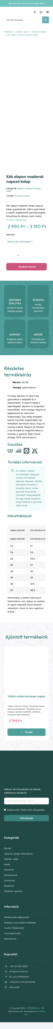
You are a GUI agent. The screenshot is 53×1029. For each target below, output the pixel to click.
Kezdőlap (8, 32)
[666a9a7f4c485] (26, 106)
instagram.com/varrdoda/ (22, 981)
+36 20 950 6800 (18, 966)
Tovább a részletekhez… (17, 220)
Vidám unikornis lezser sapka (26, 696)
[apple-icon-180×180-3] (14, 765)
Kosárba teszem (27, 266)
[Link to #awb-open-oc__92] (47, 12)
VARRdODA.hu (33, 1008)
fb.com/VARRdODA (19, 976)
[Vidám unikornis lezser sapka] (26, 668)
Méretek (10, 234)
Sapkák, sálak (22, 32)
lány (20, 195)
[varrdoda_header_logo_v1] (15, 11)
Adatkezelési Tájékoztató (19, 809)
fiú (16, 195)
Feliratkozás (26, 818)
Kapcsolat (14, 987)
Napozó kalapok (39, 32)
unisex (26, 195)
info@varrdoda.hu (18, 971)
